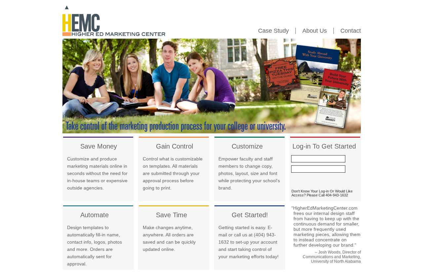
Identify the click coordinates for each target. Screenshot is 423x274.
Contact (350, 30)
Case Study (273, 30)
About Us (314, 30)
